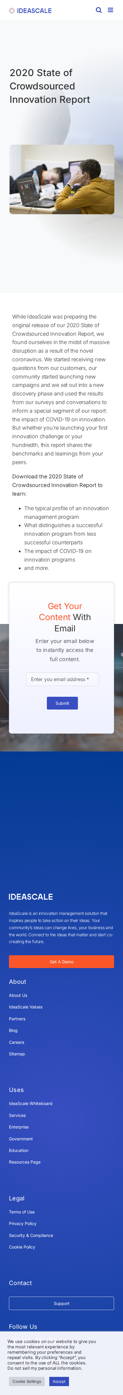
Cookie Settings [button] (27, 1381)
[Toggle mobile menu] (111, 10)
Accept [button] (59, 1381)
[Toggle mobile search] (99, 10)
